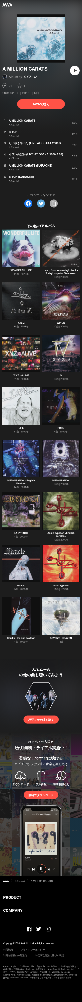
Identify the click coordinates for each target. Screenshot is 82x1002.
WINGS (61, 323)
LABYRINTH (21, 533)
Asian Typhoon (61, 585)
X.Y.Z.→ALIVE (21, 375)
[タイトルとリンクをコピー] (54, 203)
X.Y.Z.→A (30, 76)
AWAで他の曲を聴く (41, 720)
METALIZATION (60, 480)
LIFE (21, 428)
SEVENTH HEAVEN (61, 638)
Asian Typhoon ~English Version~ (60, 534)
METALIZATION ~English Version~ (21, 482)
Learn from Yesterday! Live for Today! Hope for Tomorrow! (61, 271)
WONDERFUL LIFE (21, 270)
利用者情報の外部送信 (15, 955)
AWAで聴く (41, 104)
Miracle (21, 585)
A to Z (21, 323)
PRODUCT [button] (12, 897)
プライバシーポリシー (33, 949)
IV (61, 375)
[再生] (75, 70)
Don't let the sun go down (21, 638)
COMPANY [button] (12, 910)
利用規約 (8, 949)
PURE (61, 428)
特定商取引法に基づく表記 (49, 955)
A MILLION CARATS (42, 881)
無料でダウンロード (41, 795)
